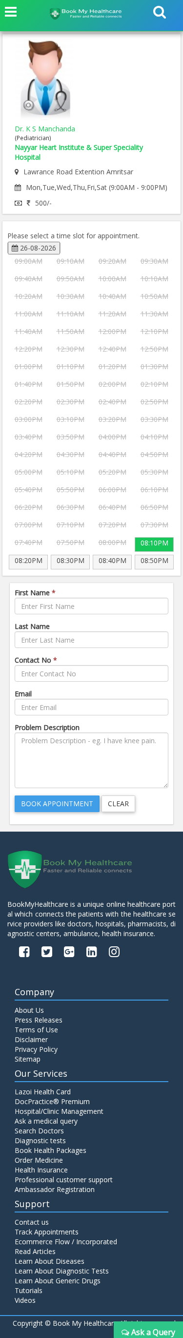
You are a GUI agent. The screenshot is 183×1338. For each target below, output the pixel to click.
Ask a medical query (46, 1121)
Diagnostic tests (40, 1140)
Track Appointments (47, 1231)
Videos (25, 1300)
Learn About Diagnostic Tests (62, 1270)
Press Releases (38, 1019)
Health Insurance (41, 1169)
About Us (29, 1010)
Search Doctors (39, 1130)
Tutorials (28, 1290)
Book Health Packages (50, 1150)
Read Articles (35, 1251)
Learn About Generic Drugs (58, 1280)
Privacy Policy (36, 1049)
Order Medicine (39, 1160)
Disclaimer (31, 1039)
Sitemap (28, 1059)
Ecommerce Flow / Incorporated (66, 1241)
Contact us (32, 1222)
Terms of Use (36, 1029)
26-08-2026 (37, 247)
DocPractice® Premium (52, 1101)
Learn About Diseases (49, 1261)
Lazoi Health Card (43, 1091)
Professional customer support (64, 1179)
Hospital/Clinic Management (59, 1111)
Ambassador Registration (55, 1189)
